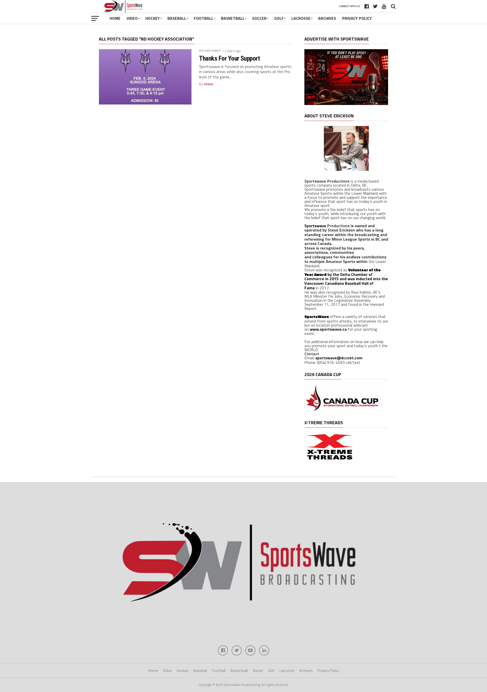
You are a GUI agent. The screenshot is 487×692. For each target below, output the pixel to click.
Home (115, 18)
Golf (279, 18)
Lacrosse (300, 18)
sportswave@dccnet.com (338, 358)
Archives (327, 18)
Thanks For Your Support (229, 58)
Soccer (259, 18)
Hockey (152, 18)
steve (208, 84)
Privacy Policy (357, 18)
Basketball (233, 18)
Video (132, 18)
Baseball (176, 18)
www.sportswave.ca (328, 329)
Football (203, 18)
